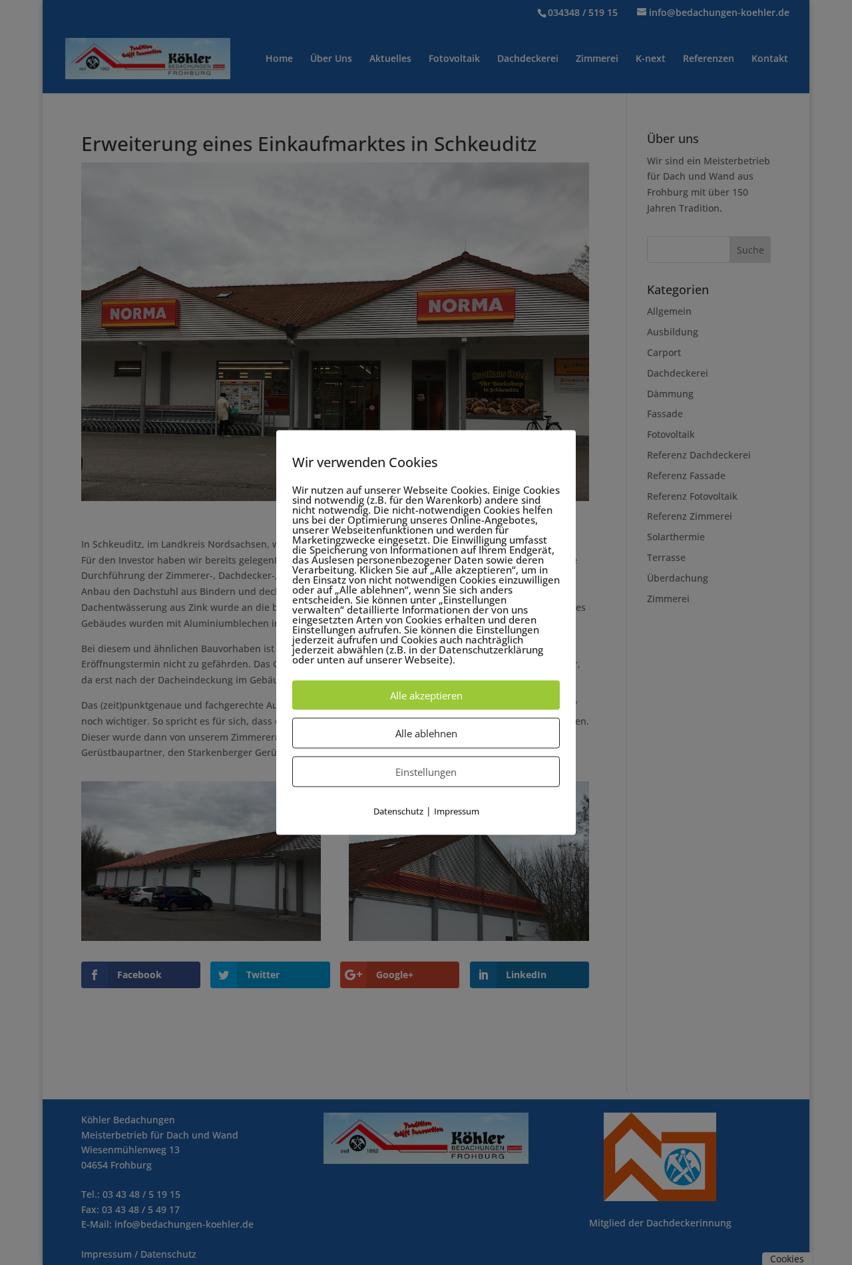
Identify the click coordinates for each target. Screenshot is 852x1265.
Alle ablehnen (426, 732)
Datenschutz (398, 810)
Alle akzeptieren (426, 694)
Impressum (456, 810)
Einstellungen (426, 771)
